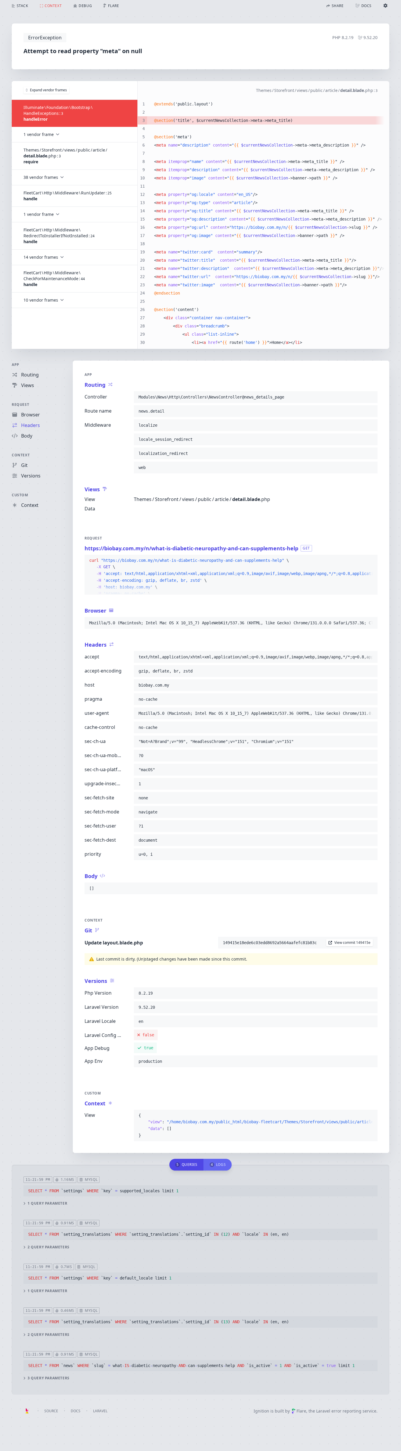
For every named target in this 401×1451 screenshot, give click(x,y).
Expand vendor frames (48, 90)
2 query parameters (49, 1247)
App (15, 364)
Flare (301, 1411)
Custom (20, 494)
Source (51, 1410)
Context (21, 455)
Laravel (100, 1410)
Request (20, 404)
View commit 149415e (352, 942)
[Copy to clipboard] (370, 397)
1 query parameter (47, 1203)
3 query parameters (49, 1378)
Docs (75, 1410)
